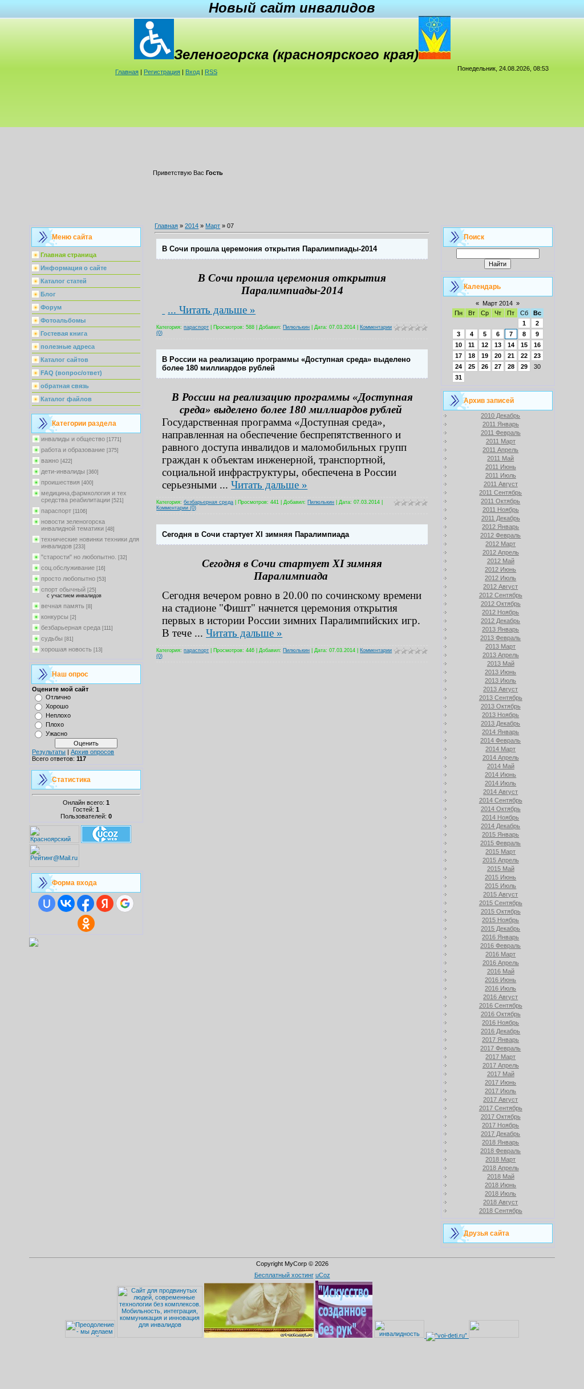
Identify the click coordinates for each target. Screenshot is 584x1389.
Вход (192, 71)
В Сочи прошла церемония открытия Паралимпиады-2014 (269, 249)
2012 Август (500, 586)
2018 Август (500, 1202)
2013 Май (500, 663)
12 (484, 344)
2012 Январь (500, 526)
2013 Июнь (500, 672)
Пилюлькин (296, 327)
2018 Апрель (500, 1167)
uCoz (322, 1275)
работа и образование (73, 449)
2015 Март (500, 851)
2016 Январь (500, 937)
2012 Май (500, 560)
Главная (127, 71)
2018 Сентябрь (500, 1210)
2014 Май (500, 766)
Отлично (58, 697)
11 (471, 344)
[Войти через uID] (46, 903)
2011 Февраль (501, 432)
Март (212, 225)
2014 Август (500, 791)
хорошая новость (66, 649)
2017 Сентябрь (500, 1108)
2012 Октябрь (501, 603)
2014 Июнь (500, 774)
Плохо (55, 724)
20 (497, 355)
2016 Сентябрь (500, 1005)
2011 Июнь (500, 466)
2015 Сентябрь (500, 902)
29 (524, 366)
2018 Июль (500, 1193)
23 (537, 355)
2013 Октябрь (501, 706)
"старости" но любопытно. (78, 556)
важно (50, 460)
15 (524, 344)
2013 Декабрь (500, 723)
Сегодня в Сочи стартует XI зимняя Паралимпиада (255, 534)
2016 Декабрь (500, 1031)
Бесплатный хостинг (284, 1275)
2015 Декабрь (500, 928)
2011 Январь (500, 424)
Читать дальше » (217, 310)
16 (537, 344)
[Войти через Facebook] (85, 903)
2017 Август (500, 1099)
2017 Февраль (500, 1048)
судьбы (52, 638)
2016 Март (500, 954)
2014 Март (500, 749)
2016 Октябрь (501, 1014)
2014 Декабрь (500, 825)
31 (458, 377)
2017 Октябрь (501, 1116)
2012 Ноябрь (500, 612)
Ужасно (56, 733)
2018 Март (500, 1159)
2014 (191, 225)
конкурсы (54, 616)
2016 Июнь (500, 979)
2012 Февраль (500, 535)
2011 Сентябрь (500, 492)
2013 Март (500, 646)
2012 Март (500, 543)
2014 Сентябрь (500, 800)
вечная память (62, 605)
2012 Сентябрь (500, 595)
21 (511, 355)
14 (511, 344)
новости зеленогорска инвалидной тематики (73, 525)
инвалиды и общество (73, 438)
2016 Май (500, 971)
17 (458, 355)
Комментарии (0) (176, 508)
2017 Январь (500, 1039)
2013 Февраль (500, 637)
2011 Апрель (500, 449)
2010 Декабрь (500, 415)
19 (484, 355)
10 (458, 344)
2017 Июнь (500, 1082)
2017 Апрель (500, 1065)
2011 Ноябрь (500, 509)
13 (497, 344)
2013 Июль (500, 680)
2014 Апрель (500, 757)
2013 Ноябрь (500, 714)
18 (471, 355)
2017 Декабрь (500, 1133)
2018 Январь (500, 1142)
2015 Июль (500, 885)
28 (511, 366)
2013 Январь (500, 629)
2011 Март (501, 441)
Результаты (49, 751)
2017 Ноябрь (500, 1125)
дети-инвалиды (63, 471)
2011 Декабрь (500, 518)
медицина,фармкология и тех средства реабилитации (84, 496)
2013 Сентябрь (500, 697)
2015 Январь (500, 834)
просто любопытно (68, 578)
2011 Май (500, 458)
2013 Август (500, 689)
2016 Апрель (500, 962)
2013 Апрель (500, 654)
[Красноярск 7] (33, 944)
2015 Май (500, 868)
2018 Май (500, 1176)
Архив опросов (92, 751)
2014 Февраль (500, 740)
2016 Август (500, 996)
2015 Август (500, 894)
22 (524, 355)
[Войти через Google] (125, 903)
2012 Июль (500, 578)
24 (458, 366)
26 (484, 366)
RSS (211, 71)
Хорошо (57, 706)
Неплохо (58, 715)
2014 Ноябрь (500, 817)
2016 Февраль (500, 945)
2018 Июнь (500, 1185)
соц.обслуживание (68, 567)
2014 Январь (500, 731)
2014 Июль (500, 783)
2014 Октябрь (501, 808)
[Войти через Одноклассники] (86, 923)
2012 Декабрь (500, 620)
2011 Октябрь (500, 501)
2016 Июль (500, 988)
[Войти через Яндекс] (104, 903)
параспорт (56, 510)
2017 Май (500, 1073)
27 (497, 366)
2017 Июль (500, 1090)
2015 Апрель (500, 860)
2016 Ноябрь (500, 1022)
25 (471, 366)
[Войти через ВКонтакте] (66, 903)
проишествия (60, 482)
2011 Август (501, 483)
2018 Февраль (500, 1150)
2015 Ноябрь (500, 920)
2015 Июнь (500, 877)
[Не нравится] (163, 310)
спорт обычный (63, 589)
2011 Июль (500, 475)
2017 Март (500, 1056)
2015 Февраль (500, 843)
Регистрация (162, 71)
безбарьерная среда (70, 627)
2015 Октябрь (501, 911)
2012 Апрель (500, 552)
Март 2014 (497, 303)
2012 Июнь (500, 569)
